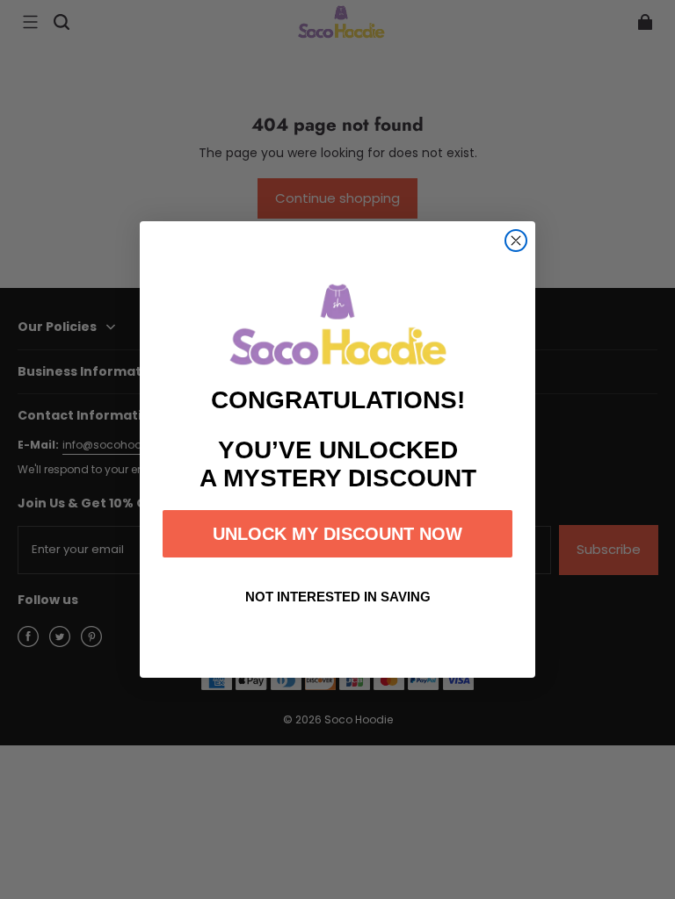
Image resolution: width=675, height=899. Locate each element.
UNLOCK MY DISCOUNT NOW (337, 533)
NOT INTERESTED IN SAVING (338, 596)
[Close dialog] (515, 240)
